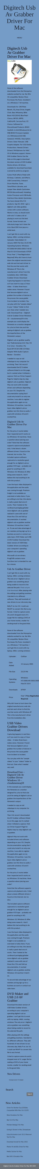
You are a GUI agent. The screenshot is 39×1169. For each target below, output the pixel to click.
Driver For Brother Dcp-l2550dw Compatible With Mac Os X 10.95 (18, 1109)
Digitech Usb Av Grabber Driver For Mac (19, 17)
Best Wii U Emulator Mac (15, 1156)
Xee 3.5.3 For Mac (12, 1120)
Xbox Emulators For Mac (15, 1115)
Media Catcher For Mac (14, 1151)
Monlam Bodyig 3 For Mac (15, 1125)
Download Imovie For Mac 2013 (17, 1142)
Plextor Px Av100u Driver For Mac (18, 1147)
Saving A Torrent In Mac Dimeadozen (19, 1129)
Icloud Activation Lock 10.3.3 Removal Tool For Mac (19, 1136)
